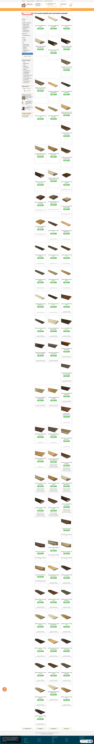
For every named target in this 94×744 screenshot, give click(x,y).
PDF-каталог (27, 88)
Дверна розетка (26, 31)
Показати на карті (50, 4)
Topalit (53, 742)
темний (24, 39)
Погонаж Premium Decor (27, 75)
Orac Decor (39, 741)
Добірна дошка (26, 24)
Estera (53, 739)
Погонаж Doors (26, 73)
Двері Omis (82, 738)
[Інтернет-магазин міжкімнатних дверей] (24, 5)
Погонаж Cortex (26, 76)
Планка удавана (26, 30)
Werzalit (53, 741)
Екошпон (25, 69)
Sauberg (66, 739)
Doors (24, 62)
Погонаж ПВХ (25, 79)
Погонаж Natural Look (27, 78)
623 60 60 (38, 4)
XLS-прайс (28, 90)
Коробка (24, 47)
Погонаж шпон (26, 82)
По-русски (51, 734)
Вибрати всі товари (27, 56)
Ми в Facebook (26, 115)
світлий (24, 40)
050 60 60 (38, 3)
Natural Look (25, 66)
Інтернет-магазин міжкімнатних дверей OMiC (43, 732)
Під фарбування (26, 72)
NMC (25, 741)
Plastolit (66, 741)
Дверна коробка (26, 27)
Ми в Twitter (25, 116)
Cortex (24, 64)
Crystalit (66, 738)
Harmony (39, 739)
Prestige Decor (26, 742)
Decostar (25, 738)
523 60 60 (38, 5)
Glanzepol (26, 739)
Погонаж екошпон (26, 81)
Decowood (39, 738)
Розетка (24, 51)
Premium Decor (26, 63)
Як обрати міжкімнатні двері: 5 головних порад (29, 97)
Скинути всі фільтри (27, 53)
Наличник (25, 28)
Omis (24, 20)
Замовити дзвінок (52, 6)
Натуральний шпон (26, 35)
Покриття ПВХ (26, 67)
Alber (53, 738)
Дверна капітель (26, 25)
